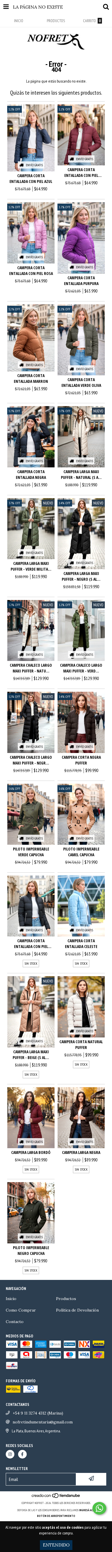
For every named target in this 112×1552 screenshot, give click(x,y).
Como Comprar (21, 1310)
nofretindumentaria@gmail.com (43, 1422)
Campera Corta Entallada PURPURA (81, 280)
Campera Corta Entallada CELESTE (81, 943)
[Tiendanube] (56, 1497)
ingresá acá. (87, 1510)
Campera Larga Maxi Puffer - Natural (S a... (81, 474)
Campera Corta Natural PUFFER (81, 1044)
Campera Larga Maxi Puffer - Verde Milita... (31, 566)
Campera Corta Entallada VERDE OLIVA (81, 382)
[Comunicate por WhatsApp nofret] (99, 1508)
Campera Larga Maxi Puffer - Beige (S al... (31, 1054)
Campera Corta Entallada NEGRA (31, 474)
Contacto (15, 1321)
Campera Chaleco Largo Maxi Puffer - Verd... (81, 668)
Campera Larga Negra (81, 1152)
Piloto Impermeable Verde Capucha (31, 851)
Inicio (11, 1298)
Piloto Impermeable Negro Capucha (31, 1250)
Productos (66, 1298)
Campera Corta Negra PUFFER (81, 760)
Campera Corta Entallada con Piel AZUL (30, 178)
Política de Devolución (77, 1310)
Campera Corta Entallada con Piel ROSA (31, 270)
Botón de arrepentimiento (56, 1516)
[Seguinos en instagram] (10, 1454)
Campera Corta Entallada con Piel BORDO (81, 172)
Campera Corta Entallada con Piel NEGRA (31, 943)
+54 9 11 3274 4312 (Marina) (38, 1413)
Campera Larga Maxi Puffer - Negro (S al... (81, 576)
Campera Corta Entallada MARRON (31, 378)
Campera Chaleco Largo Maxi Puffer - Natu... (31, 668)
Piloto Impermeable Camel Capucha (81, 851)
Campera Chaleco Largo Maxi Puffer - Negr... (31, 760)
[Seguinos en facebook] (22, 1454)
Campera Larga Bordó (31, 1152)
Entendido (56, 1545)
